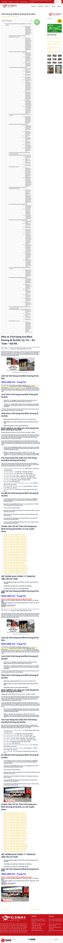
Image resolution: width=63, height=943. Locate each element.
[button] (58, 1)
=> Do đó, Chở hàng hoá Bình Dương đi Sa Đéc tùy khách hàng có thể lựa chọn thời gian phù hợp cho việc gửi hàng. (28, 65)
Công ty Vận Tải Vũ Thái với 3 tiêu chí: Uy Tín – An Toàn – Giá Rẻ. (28, 80)
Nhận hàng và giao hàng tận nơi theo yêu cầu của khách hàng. (28, 69)
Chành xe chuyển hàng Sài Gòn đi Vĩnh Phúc (15, 549)
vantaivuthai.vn (10, 606)
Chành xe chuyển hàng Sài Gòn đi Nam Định (15, 542)
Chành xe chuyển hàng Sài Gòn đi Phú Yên (15, 571)
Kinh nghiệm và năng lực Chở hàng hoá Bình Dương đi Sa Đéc (28, 78)
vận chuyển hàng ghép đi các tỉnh (17, 387)
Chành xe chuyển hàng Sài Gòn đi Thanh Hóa (15, 555)
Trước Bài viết (5, 909)
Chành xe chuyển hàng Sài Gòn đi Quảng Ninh (16, 546)
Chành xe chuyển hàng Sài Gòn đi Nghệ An (15, 557)
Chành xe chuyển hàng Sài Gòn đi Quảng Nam (16, 566)
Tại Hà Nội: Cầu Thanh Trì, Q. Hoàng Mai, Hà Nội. (28, 163)
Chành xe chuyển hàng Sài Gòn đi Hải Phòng (15, 544)
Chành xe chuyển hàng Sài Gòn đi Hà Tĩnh (15, 558)
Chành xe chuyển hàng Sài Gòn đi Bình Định (15, 570)
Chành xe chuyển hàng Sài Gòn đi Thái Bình (15, 536)
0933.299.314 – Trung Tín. (15, 36)
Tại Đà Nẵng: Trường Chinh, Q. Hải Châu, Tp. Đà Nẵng (28, 160)
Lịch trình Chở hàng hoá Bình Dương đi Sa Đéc (18, 51)
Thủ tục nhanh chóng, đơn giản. (28, 136)
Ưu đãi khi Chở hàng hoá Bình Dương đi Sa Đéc (18, 124)
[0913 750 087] (3, 940)
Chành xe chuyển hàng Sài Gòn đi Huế (14, 563)
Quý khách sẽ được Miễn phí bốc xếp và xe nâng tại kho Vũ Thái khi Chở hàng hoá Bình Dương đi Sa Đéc (28, 133)
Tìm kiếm (49, 18)
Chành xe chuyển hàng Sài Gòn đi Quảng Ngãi (16, 568)
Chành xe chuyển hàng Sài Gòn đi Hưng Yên (15, 550)
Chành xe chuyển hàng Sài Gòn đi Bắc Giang (15, 539)
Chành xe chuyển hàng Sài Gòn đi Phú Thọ (15, 547)
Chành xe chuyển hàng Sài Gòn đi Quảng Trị (15, 562)
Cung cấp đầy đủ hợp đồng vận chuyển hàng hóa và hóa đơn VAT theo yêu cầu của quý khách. (28, 146)
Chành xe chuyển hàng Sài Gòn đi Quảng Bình (16, 560)
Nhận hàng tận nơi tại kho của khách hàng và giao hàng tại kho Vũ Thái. (28, 72)
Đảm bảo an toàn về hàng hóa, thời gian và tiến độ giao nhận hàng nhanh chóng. (28, 142)
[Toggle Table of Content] (30, 21)
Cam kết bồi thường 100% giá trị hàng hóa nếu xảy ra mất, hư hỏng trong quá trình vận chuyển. (28, 150)
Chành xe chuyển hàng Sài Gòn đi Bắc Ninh (15, 538)
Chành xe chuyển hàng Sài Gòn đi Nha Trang (15, 573)
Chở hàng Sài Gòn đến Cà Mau (54, 41)
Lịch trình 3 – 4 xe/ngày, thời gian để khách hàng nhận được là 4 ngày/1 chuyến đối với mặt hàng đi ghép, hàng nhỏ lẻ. (28, 54)
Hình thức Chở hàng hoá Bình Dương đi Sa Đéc (18, 67)
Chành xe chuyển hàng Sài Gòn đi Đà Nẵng (15, 565)
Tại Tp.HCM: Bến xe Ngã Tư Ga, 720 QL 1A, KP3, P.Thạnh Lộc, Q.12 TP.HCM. (28, 157)
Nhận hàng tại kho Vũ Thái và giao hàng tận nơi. (28, 75)
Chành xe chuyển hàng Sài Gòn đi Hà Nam (15, 552)
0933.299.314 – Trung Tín (14, 166)
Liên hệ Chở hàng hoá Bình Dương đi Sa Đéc (17, 35)
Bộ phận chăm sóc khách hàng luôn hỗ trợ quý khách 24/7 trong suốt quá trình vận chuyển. (28, 139)
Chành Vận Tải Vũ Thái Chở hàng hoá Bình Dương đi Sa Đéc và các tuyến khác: (20, 153)
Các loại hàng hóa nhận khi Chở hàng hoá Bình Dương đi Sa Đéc (20, 115)
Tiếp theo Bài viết (35, 909)
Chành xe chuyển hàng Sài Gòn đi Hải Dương (15, 541)
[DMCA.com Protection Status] (31, 939)
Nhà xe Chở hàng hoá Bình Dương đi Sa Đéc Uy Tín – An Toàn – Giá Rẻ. (18, 24)
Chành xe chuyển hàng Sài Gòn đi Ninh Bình (15, 554)
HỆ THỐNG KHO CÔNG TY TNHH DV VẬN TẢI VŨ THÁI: (20, 155)
